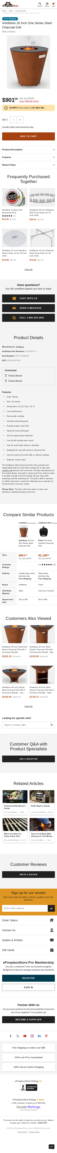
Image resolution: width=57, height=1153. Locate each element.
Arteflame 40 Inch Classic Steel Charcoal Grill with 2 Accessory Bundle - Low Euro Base (13, 690)
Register (28, 978)
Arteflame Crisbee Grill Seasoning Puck (12, 211)
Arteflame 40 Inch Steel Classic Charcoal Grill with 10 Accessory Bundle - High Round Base (42, 649)
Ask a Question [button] (28, 759)
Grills (11, 11)
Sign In (28, 987)
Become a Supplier (29, 1019)
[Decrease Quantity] (13, 119)
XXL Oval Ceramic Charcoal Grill (45, 543)
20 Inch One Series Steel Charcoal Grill (26, 543)
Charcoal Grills (20, 11)
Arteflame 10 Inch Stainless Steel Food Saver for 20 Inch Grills (42, 212)
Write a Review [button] (8, 31)
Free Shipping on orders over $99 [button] (28, 1047)
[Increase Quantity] (20, 119)
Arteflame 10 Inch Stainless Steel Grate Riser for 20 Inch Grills (42, 253)
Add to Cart (28, 136)
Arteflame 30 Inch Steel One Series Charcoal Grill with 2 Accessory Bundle (14, 649)
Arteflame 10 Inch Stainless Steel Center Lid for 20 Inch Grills (14, 253)
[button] (28, 308)
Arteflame (20, 347)
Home (4, 11)
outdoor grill (7, 470)
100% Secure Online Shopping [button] (29, 1067)
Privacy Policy (34, 1132)
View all (29, 269)
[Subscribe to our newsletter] (51, 908)
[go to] (14, 197)
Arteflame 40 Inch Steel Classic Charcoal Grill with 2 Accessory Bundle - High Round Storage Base (42, 690)
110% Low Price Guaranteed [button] (28, 1057)
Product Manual (15, 375)
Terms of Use (22, 1132)
